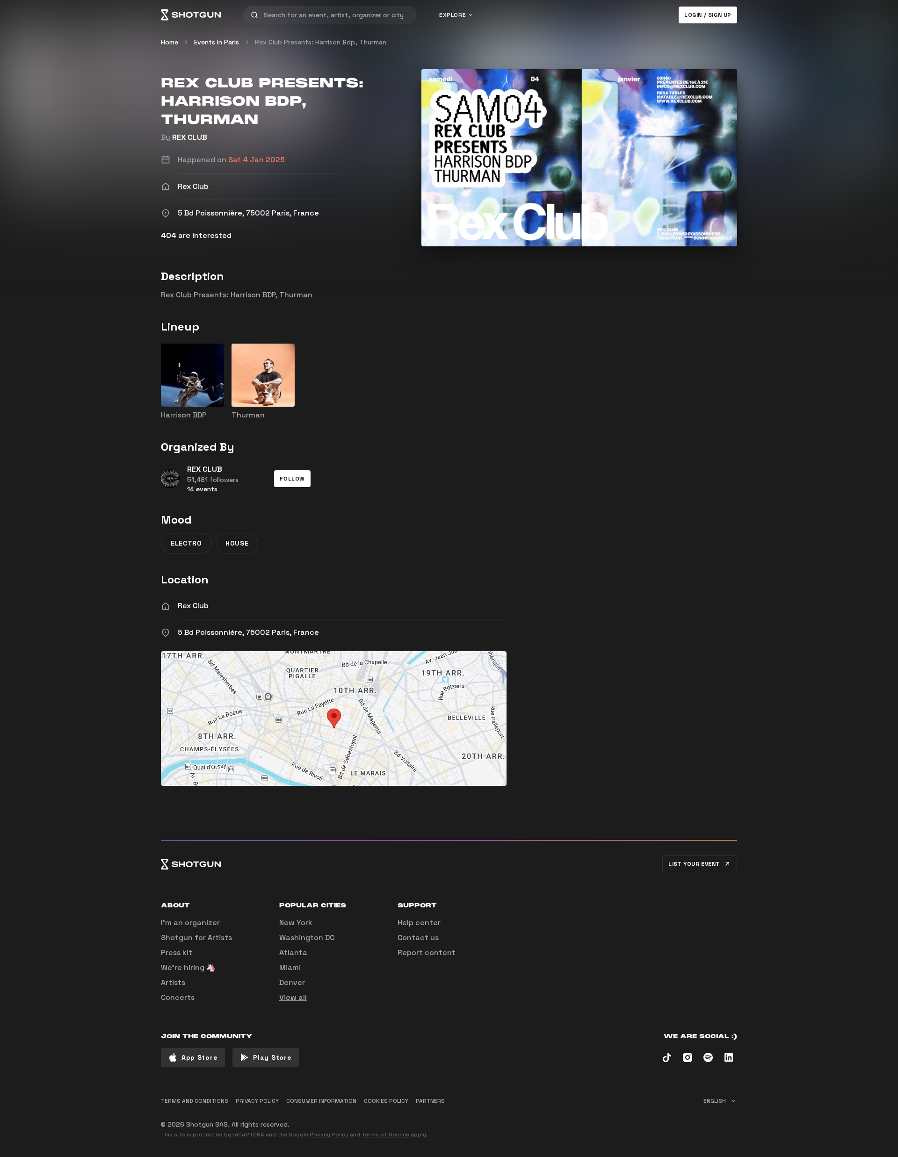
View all (293, 997)
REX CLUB (189, 137)
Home (169, 42)
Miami (290, 967)
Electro (186, 543)
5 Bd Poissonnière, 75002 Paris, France (248, 632)
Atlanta (293, 952)
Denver (292, 982)
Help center (419, 922)
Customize (671, 1120)
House (237, 543)
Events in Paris (216, 42)
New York (295, 922)
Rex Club (193, 606)
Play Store (272, 1057)
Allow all (620, 1120)
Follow (292, 478)
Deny (720, 1120)
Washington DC (306, 937)
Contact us (418, 937)
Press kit (176, 952)
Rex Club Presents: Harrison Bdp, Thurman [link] (320, 42)
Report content (427, 952)
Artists (173, 982)
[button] (292, 478)
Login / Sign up (707, 15)
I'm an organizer (190, 922)
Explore (452, 15)
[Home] (191, 15)
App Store (199, 1057)
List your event (694, 864)
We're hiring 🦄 (188, 967)
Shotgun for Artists (196, 937)
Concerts (178, 997)
